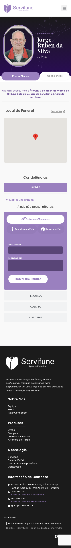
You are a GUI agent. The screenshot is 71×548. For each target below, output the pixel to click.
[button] (64, 8)
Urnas (11, 429)
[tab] (35, 187)
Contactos (14, 466)
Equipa (12, 406)
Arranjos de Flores (19, 439)
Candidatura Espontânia (22, 463)
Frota (11, 409)
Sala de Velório (16, 460)
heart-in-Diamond (19, 436)
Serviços (13, 456)
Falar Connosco (17, 412)
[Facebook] (56, 536)
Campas (13, 433)
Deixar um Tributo (28, 279)
